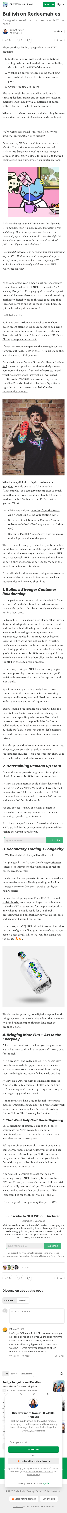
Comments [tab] (9, 1300)
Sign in (60, 4)
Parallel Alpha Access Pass (35, 534)
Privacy (30, 1491)
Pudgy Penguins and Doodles (21, 1382)
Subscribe (49, 4)
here (34, 252)
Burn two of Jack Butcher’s (23, 520)
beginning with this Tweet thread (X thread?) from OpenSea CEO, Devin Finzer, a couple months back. (32, 335)
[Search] (61, 1374)
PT (10, 1329)
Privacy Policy (33, 1474)
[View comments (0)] (21, 1394)
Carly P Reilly (17, 30)
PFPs (5, 1182)
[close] (57, 1399)
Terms (39, 1491)
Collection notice (53, 1491)
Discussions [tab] (26, 1373)
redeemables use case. (15, 392)
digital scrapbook (46, 1014)
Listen (60, 31)
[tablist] (15, 1300)
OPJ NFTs (33, 287)
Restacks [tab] (23, 1300)
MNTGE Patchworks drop (34, 379)
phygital (8, 487)
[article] (33, 1388)
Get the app (49, 1498)
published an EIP (54, 549)
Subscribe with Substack (35, 1461)
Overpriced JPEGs (28, 1390)
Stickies (40, 136)
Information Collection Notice (39, 1471)
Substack (18, 1506)
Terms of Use (49, 1468)
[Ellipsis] (62, 1328)
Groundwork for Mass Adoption (19, 1386)
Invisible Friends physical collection (23, 383)
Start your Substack (25, 1498)
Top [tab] (6, 1373)
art (26, 1069)
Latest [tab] (14, 1373)
